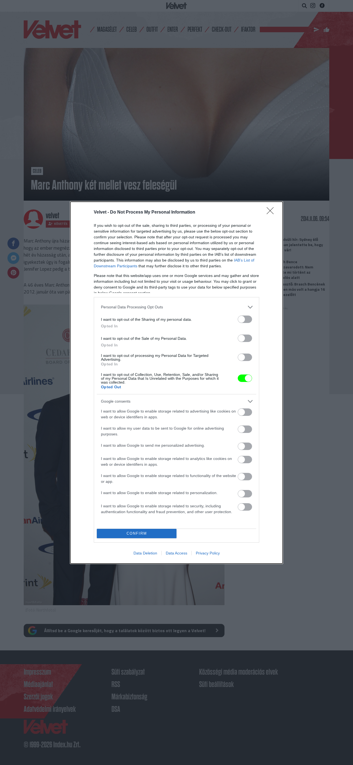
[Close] (272, 212)
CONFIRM (137, 533)
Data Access (176, 553)
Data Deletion (145, 553)
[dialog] (176, 383)
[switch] (245, 319)
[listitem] (176, 307)
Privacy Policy (208, 553)
